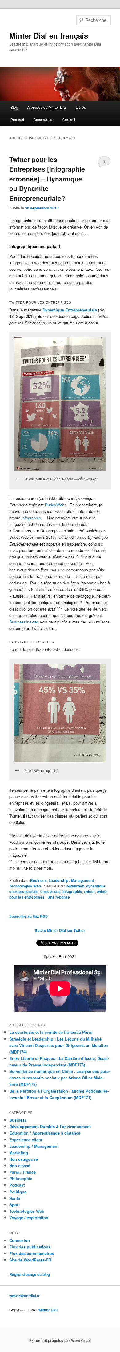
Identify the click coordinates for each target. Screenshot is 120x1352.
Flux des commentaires (31, 1253)
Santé (14, 1198)
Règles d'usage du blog (29, 1274)
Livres (81, 107)
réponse (58, 897)
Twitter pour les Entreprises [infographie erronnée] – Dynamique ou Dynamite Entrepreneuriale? (47, 179)
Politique (17, 1192)
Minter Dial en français (48, 35)
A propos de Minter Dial (47, 107)
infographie (31, 518)
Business (38, 880)
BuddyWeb (54, 505)
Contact (68, 119)
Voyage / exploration (28, 1217)
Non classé (19, 1165)
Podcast (17, 119)
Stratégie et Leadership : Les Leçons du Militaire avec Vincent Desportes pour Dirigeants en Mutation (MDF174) (58, 1045)
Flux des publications (29, 1247)
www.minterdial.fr (24, 1295)
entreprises (50, 891)
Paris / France (22, 1172)
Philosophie (20, 1178)
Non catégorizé (23, 1159)
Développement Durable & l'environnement (50, 1126)
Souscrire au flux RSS (28, 916)
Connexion (19, 1240)
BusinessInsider (23, 622)
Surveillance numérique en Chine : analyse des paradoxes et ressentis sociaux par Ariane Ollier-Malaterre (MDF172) (59, 1077)
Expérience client (25, 1140)
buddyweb (75, 886)
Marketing (18, 1152)
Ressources (43, 119)
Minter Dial (48, 1310)
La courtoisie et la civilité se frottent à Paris (50, 1032)
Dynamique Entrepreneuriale (69, 310)
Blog (14, 107)
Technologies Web (25, 886)
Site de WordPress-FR (30, 1260)
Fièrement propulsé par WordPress (60, 1340)
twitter (89, 891)
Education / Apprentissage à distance (44, 1133)
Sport (14, 1205)
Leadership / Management (71, 880)
